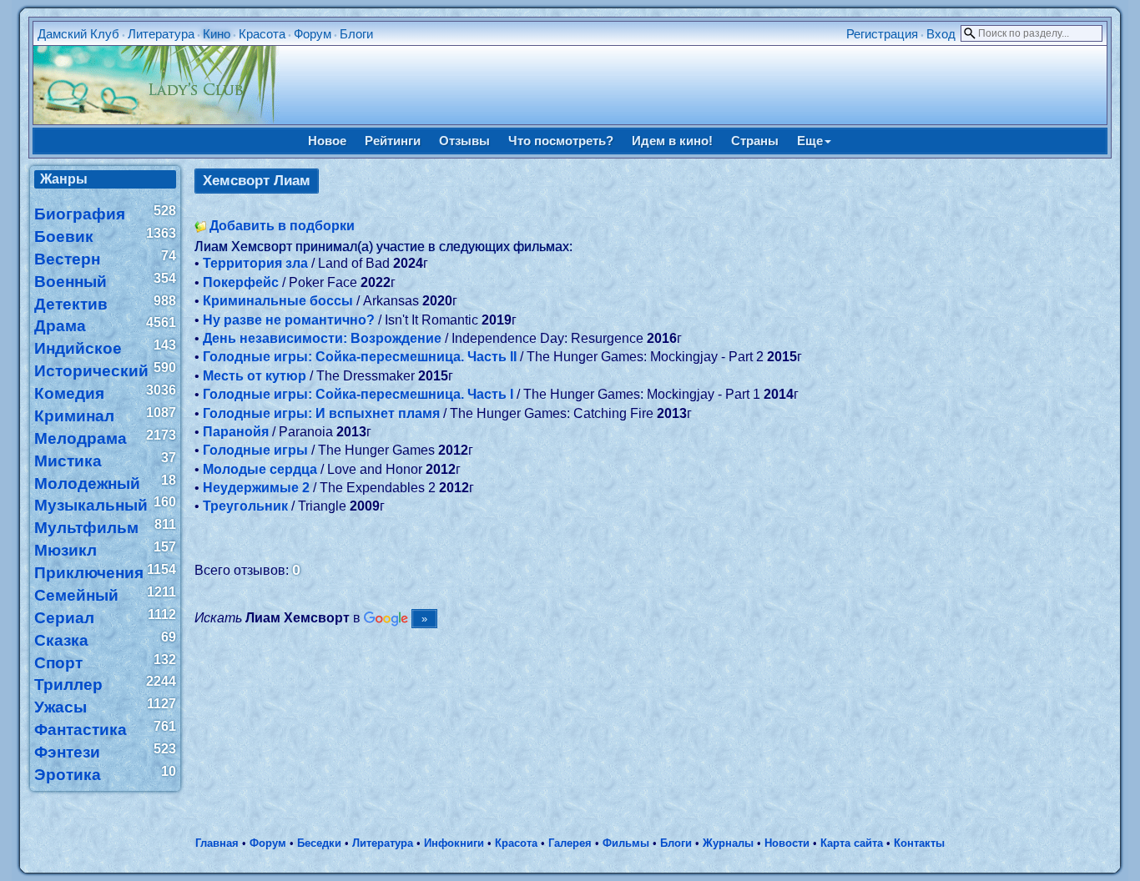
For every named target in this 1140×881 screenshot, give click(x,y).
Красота (262, 34)
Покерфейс (241, 282)
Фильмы (626, 843)
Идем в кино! (672, 140)
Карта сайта (851, 843)
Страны (755, 140)
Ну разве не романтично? (289, 320)
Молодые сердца (260, 469)
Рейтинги (393, 140)
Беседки (319, 843)
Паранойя (236, 432)
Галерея (570, 843)
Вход (941, 34)
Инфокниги (454, 843)
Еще (810, 140)
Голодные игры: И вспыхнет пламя (321, 413)
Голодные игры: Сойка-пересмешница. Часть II (360, 357)
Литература (161, 34)
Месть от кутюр (254, 376)
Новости (787, 843)
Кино (216, 34)
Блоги (356, 34)
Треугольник (245, 506)
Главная (217, 843)
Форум (312, 34)
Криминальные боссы (278, 301)
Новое (327, 140)
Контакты (919, 843)
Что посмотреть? (560, 140)
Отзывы (464, 140)
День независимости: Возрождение (322, 338)
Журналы (728, 843)
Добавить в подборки (282, 226)
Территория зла (255, 263)
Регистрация (882, 34)
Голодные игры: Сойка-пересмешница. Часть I (358, 394)
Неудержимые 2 (256, 488)
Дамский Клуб (78, 34)
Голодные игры (255, 450)
